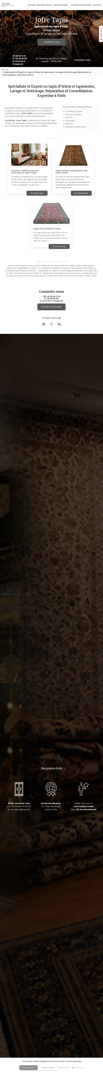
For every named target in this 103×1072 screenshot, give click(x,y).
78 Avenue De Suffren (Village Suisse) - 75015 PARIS (53, 60)
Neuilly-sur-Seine (74, 114)
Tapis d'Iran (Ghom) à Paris (47, 228)
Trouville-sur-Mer (74, 111)
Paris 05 (69, 123)
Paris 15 (69, 117)
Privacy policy (79, 1068)
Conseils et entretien (81, 5)
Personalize (65, 1068)
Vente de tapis (60, 5)
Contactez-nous (51, 42)
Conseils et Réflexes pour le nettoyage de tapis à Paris (25, 171)
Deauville (70, 120)
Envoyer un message (51, 306)
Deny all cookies (48, 1068)
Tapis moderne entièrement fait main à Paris (71, 171)
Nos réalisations (44, 5)
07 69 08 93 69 (20, 58)
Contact (97, 5)
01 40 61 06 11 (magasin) (19, 62)
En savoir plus (37, 193)
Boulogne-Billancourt (76, 126)
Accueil (31, 5)
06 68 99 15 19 (19, 56)
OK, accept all (29, 1068)
